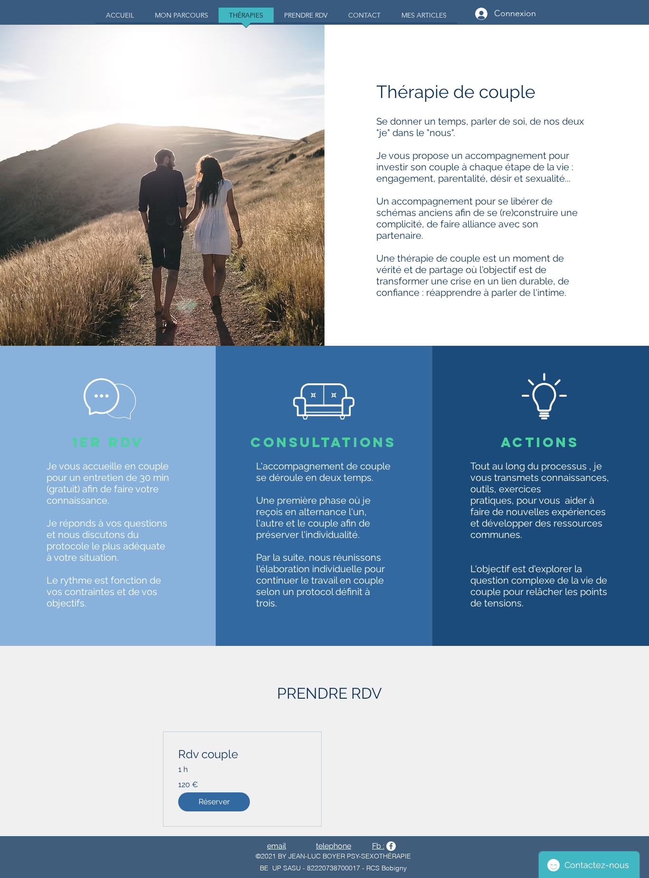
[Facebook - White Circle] (391, 846)
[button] (214, 801)
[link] (242, 754)
